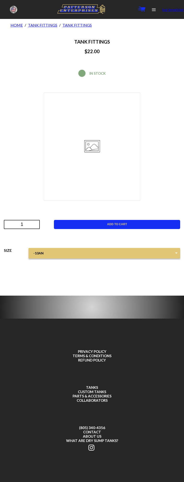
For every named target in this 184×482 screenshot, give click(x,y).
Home (17, 25)
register (177, 9)
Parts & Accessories (92, 396)
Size (8, 250)
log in (166, 9)
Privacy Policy (92, 351)
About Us (92, 436)
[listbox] (104, 253)
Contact (92, 432)
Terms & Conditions (92, 356)
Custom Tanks (92, 392)
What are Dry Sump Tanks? (92, 440)
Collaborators (92, 400)
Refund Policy (92, 360)
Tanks (92, 387)
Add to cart (117, 224)
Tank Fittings (42, 25)
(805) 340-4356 (92, 427)
